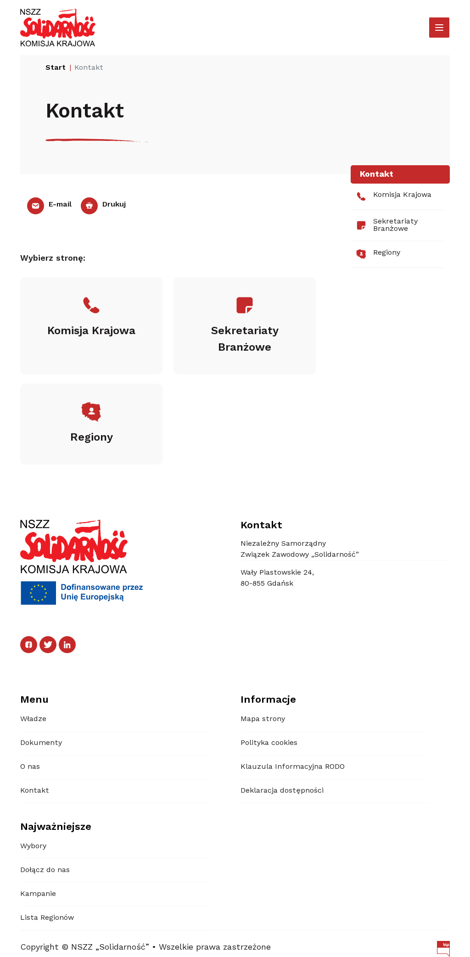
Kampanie (38, 894)
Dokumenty (41, 743)
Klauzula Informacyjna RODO (293, 767)
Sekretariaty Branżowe (395, 225)
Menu (34, 700)
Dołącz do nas (45, 870)
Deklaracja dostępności (282, 791)
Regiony (386, 253)
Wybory (33, 846)
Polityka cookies (269, 743)
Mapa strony (263, 719)
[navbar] (439, 27)
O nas (30, 767)
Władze (33, 719)
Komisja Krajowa (402, 195)
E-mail (59, 204)
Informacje (268, 700)
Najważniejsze (55, 827)
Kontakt (34, 791)
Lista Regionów (47, 918)
